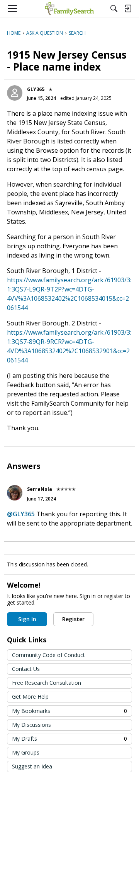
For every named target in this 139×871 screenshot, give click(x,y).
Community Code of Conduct (48, 655)
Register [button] (73, 619)
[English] (69, 8)
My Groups (25, 752)
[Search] (114, 8)
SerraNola (39, 489)
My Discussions (31, 724)
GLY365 (35, 89)
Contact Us (26, 668)
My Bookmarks (69, 710)
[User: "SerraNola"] (14, 492)
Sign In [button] (27, 619)
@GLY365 (21, 514)
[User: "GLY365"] (14, 93)
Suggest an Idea (32, 766)
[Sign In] (128, 8)
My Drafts (69, 738)
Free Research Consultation (46, 682)
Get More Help (30, 696)
